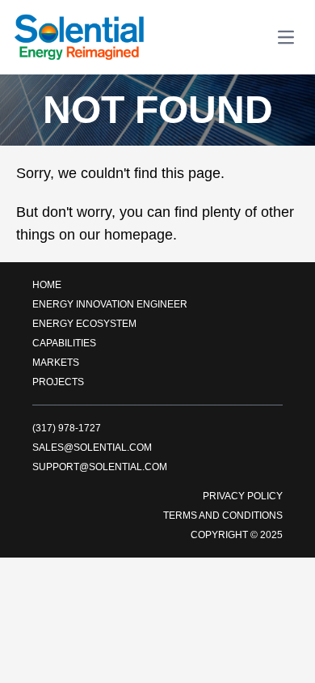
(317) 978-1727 (66, 428)
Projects (58, 382)
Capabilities (64, 343)
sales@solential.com (92, 447)
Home (46, 285)
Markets (55, 362)
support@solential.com (99, 467)
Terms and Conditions (223, 515)
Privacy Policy (243, 496)
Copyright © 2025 (237, 535)
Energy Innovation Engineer (109, 304)
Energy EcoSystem (84, 323)
